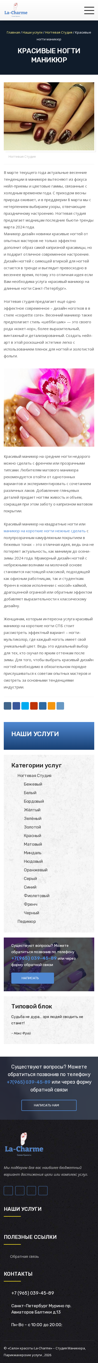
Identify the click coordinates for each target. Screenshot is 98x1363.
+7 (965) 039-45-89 (32, 1293)
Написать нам (46, 1105)
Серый (30, 878)
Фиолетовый (37, 895)
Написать (30, 978)
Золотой (32, 827)
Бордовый (34, 801)
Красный (32, 835)
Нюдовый (33, 861)
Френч (30, 904)
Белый (30, 792)
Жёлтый (32, 809)
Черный (31, 912)
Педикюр (27, 921)
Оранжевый (35, 869)
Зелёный (32, 818)
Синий (30, 887)
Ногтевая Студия (22, 156)
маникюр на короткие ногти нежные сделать (45, 530)
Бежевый (33, 784)
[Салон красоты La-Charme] (16, 10)
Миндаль (32, 852)
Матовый (33, 844)
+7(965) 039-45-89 (34, 958)
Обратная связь (24, 1256)
